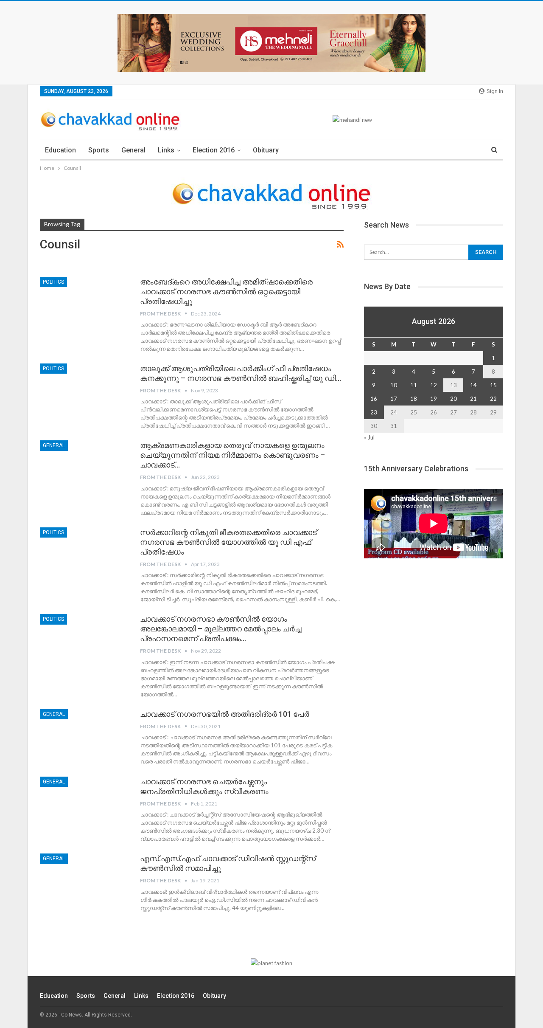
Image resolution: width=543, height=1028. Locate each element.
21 (473, 398)
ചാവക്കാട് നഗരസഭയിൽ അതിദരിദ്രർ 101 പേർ (224, 714)
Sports (98, 150)
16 (373, 398)
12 (433, 385)
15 (493, 385)
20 (453, 398)
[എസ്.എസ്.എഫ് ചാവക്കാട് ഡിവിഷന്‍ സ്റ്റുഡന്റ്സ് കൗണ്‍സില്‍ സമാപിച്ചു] (84, 881)
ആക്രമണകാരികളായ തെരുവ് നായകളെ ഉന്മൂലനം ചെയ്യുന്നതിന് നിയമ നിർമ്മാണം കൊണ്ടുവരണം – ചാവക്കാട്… (232, 455)
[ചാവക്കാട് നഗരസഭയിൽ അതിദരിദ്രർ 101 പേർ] (84, 737)
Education (60, 150)
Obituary (266, 150)
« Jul (369, 437)
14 (473, 385)
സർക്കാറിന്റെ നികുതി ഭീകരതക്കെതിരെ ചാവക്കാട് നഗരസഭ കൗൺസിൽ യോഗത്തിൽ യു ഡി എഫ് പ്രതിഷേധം (228, 542)
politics (53, 282)
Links (166, 150)
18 (413, 398)
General (133, 150)
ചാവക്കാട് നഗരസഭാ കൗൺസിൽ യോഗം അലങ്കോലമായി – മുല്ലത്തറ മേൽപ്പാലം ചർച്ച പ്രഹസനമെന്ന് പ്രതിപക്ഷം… (221, 628)
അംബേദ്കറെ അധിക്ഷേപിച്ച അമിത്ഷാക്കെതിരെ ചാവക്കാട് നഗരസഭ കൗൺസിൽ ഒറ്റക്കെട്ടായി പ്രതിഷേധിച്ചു (226, 291)
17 (393, 398)
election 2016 (214, 150)
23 (373, 412)
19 (433, 398)
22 (493, 398)
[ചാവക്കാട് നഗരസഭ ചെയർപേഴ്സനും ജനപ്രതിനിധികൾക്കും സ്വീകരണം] (84, 805)
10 (393, 385)
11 (413, 385)
